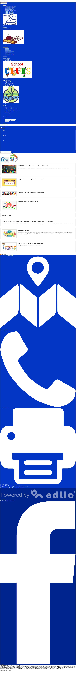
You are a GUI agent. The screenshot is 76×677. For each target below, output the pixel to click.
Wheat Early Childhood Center (10, 10)
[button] (5, 5)
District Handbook (8, 52)
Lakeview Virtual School (9, 13)
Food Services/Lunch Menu (10, 85)
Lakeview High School (9, 11)
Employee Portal (8, 145)
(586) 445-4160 (6, 407)
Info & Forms (7, 141)
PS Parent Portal (8, 131)
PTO (6, 82)
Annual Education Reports (9, 54)
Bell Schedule (7, 84)
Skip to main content (4, 0)
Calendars (6, 133)
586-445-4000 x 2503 (59, 668)
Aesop (6, 143)
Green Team (7, 59)
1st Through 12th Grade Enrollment (11, 108)
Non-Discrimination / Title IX (5, 670)
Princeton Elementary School (10, 9)
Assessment (7, 49)
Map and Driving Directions (10, 120)
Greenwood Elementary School (10, 6)
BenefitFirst (7, 149)
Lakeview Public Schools (9, 12)
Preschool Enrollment (8, 106)
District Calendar (8, 81)
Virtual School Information (9, 111)
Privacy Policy (12, 500)
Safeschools (7, 147)
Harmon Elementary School (10, 7)
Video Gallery (7, 112)
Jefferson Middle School (9, 8)
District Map (7, 121)
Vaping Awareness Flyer (9, 83)
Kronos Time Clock (8, 148)
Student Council (8, 60)
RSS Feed (4, 254)
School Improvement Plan (9, 51)
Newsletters (7, 29)
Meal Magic (7, 134)
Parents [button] (4, 130)
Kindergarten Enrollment (9, 107)
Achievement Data (8, 50)
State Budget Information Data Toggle (7, 153)
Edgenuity (7, 139)
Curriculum (7, 48)
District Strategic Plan (9, 53)
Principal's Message (8, 28)
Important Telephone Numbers (10, 119)
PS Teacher (7, 142)
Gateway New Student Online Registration (12, 110)
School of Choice (8, 109)
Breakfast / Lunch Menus (9, 132)
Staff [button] (3, 140)
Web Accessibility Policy (4, 500)
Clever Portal (7, 144)
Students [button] (4, 135)
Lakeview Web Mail (8, 146)
